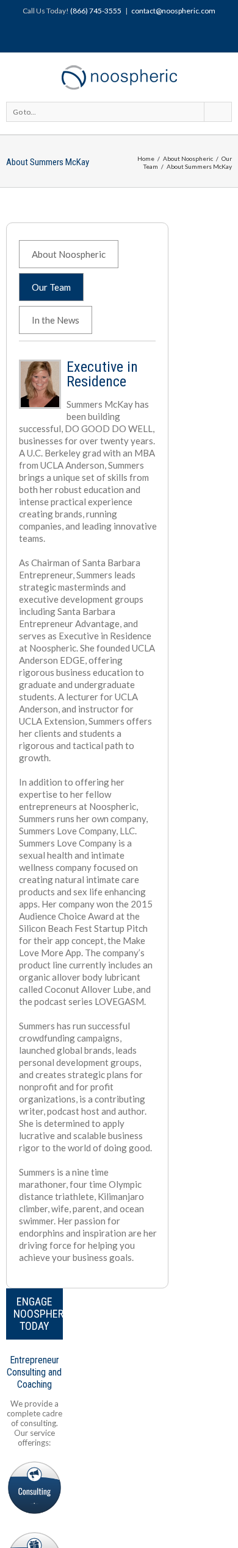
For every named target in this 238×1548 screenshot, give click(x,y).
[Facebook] (93, 35)
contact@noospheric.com (173, 10)
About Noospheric (188, 158)
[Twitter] (113, 35)
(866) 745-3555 (95, 10)
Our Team (51, 287)
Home (145, 158)
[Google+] (132, 35)
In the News (55, 319)
